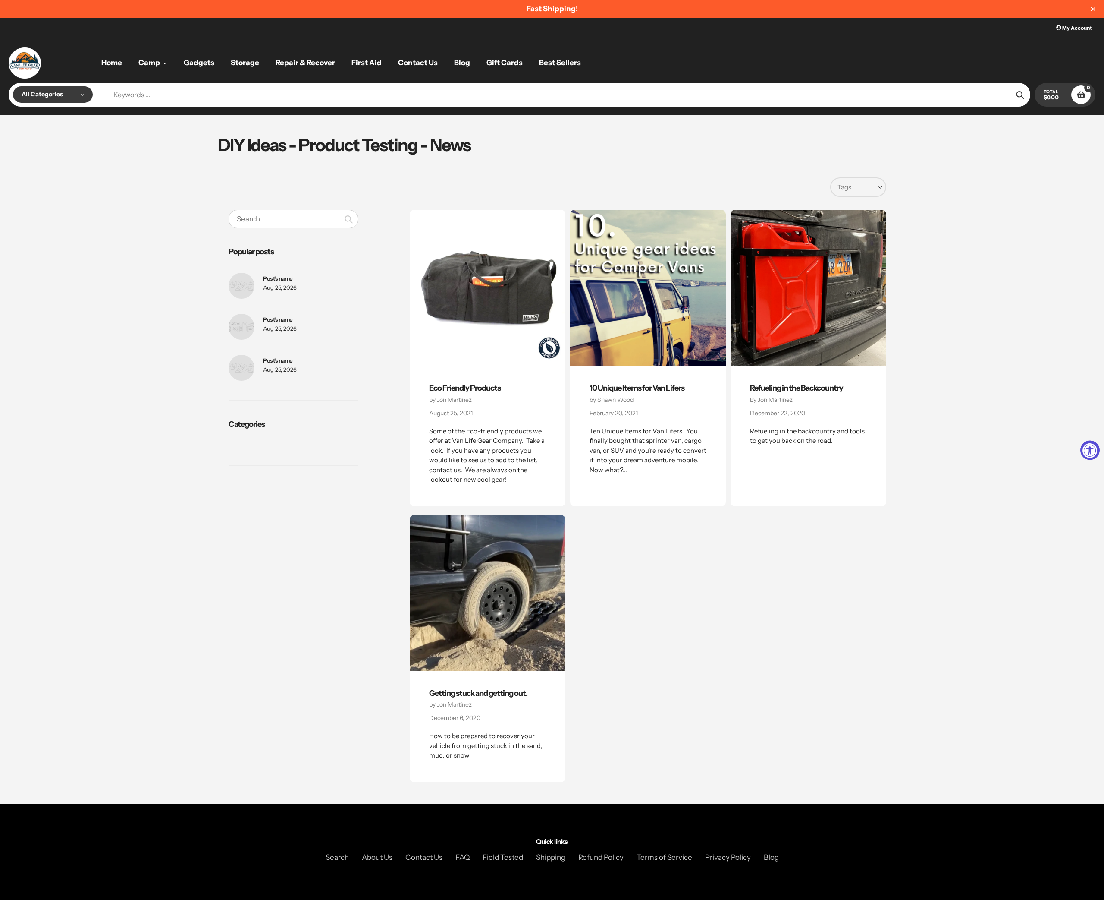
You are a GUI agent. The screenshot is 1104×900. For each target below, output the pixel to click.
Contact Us (423, 857)
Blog (771, 857)
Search (337, 857)
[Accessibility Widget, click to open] (1090, 450)
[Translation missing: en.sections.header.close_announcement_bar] (1093, 9)
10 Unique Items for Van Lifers (637, 388)
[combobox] (293, 219)
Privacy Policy (728, 857)
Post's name (277, 278)
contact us (445, 470)
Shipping (550, 857)
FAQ (462, 857)
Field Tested (503, 857)
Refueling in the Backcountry (796, 388)
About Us (377, 857)
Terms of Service (664, 857)
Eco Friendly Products (465, 388)
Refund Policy (601, 857)
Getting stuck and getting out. (478, 693)
